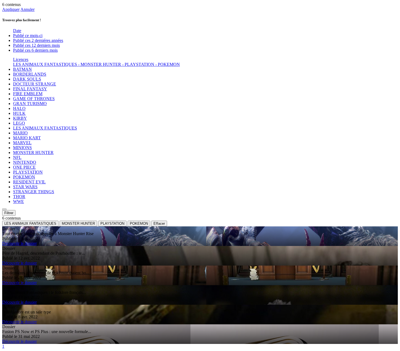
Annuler (27, 9)
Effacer (159, 223)
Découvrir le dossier (19, 243)
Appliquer (11, 9)
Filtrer (8, 213)
